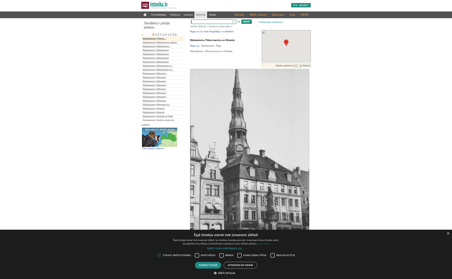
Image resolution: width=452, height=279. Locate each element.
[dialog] (226, 254)
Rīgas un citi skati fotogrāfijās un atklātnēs (212, 31)
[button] (226, 248)
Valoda (212, 14)
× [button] (448, 233)
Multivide (200, 14)
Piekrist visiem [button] (208, 265)
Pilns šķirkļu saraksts (153, 148)
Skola (292, 14)
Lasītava (188, 14)
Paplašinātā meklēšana (271, 22)
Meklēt (306, 65)
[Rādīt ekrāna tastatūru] (238, 21)
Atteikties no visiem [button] (240, 265)
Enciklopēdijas (158, 14)
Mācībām (239, 14)
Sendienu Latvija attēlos (157, 25)
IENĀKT (304, 5)
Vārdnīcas (175, 14)
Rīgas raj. (195, 45)
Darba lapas (278, 14)
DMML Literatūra (258, 14)
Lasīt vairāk (263, 243)
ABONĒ (305, 14)
